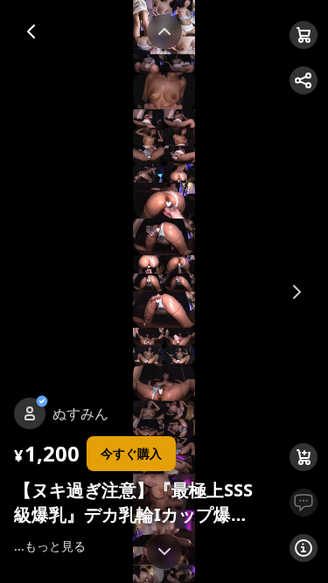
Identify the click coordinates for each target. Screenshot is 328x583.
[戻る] (31, 31)
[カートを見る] (304, 35)
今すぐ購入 (131, 453)
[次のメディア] (296, 291)
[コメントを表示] (304, 503)
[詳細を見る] (304, 548)
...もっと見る (50, 546)
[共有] (304, 80)
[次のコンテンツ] (164, 551)
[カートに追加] (304, 457)
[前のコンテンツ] (164, 31)
